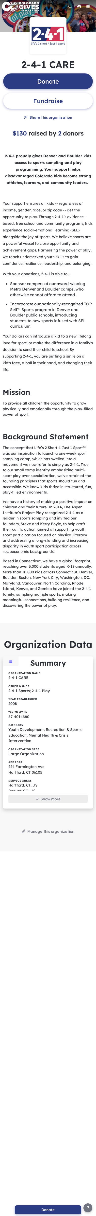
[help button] (87, 1207)
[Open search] (70, 6)
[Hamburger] (87, 6)
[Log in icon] (79, 6)
